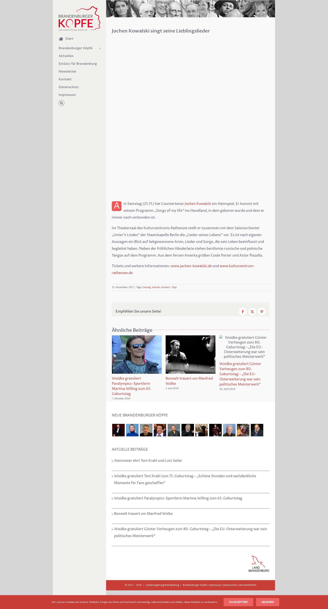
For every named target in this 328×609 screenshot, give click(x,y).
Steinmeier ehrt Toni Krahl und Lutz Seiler (148, 451)
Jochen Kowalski (198, 203)
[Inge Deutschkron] (159, 421)
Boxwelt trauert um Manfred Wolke (143, 504)
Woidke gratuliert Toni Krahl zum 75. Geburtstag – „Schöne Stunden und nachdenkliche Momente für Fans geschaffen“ (185, 470)
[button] (79, 103)
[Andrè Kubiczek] (146, 421)
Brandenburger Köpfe (195, 575)
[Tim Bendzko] (215, 421)
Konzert (165, 287)
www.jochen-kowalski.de (191, 266)
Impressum (215, 575)
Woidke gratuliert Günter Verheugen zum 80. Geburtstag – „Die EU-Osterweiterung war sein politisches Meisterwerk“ (186, 374)
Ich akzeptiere (238, 602)
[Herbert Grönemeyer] (187, 421)
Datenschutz (230, 575)
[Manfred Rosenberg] (201, 421)
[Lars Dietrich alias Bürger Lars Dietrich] (118, 421)
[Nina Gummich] (132, 421)
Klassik (156, 287)
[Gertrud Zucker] (243, 421)
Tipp (174, 287)
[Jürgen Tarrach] (256, 421)
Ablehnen (268, 602)
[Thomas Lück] (229, 421)
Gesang (147, 287)
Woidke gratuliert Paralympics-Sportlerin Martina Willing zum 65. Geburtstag (178, 489)
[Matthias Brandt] (173, 421)
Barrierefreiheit (247, 575)
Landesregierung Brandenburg (162, 575)
